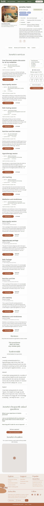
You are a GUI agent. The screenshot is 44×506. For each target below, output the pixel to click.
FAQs (29, 47)
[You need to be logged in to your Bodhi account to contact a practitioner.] (24, 41)
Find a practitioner (11, 1)
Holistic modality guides (13, 486)
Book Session (8, 79)
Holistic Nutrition (23, 14)
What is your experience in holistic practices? (11, 413)
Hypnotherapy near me (37, 486)
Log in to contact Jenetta (14, 432)
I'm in (27, 500)
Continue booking (36, 88)
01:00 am (32, 75)
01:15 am (36, 75)
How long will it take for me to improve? (13, 424)
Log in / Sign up (39, 1)
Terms (26, 504)
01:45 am (32, 80)
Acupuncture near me (37, 482)
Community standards (12, 482)
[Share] (20, 41)
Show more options (36, 84)
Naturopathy (23, 12)
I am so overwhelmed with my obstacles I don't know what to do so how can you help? (13, 419)
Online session (37, 70)
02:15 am (41, 80)
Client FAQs (22, 479)
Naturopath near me (36, 484)
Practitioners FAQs (24, 481)
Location (33, 47)
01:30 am (41, 75)
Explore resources (21, 1)
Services (10, 47)
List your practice (11, 484)
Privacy (30, 504)
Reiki (29, 12)
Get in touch (22, 483)
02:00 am (36, 80)
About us (29, 1)
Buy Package (8, 235)
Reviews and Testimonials (20, 47)
